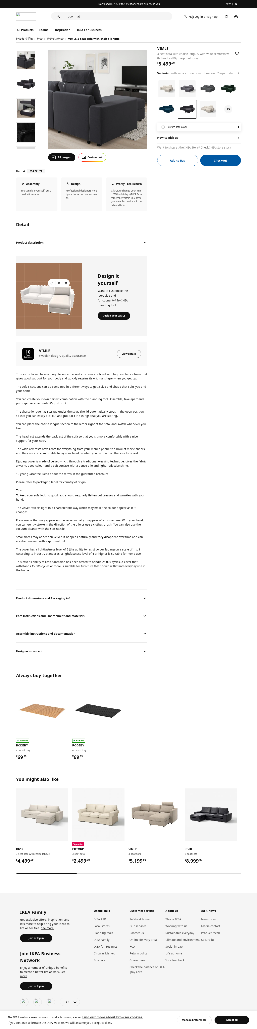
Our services (138, 926)
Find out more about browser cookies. (112, 1017)
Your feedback (175, 960)
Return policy (138, 953)
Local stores (102, 926)
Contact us (137, 933)
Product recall (210, 933)
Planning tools (103, 933)
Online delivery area (143, 940)
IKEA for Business (105, 946)
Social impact (174, 946)
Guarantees (137, 960)
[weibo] (37, 1002)
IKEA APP (100, 919)
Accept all (232, 1020)
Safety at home (140, 919)
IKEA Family (101, 940)
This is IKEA (173, 919)
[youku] (51, 1002)
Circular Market (104, 953)
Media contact (210, 926)
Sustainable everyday (179, 933)
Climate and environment (182, 940)
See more (47, 928)
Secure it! (207, 940)
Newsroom (208, 919)
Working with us (176, 926)
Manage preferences (194, 1020)
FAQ (132, 946)
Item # (20, 171)
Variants (163, 73)
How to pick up (167, 137)
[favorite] (237, 53)
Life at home (173, 953)
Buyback (99, 960)
